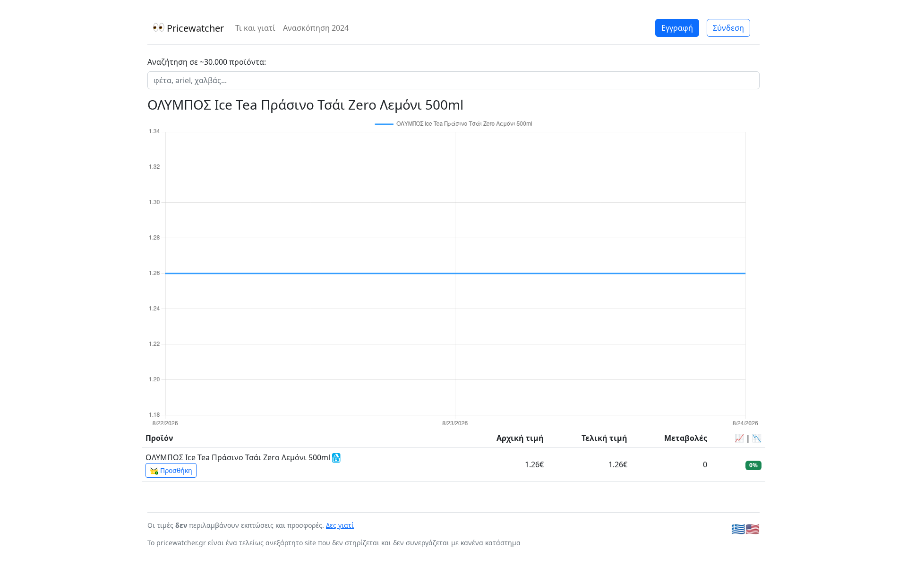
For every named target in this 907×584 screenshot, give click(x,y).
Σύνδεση (728, 28)
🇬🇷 (738, 528)
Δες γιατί (340, 525)
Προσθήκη (175, 470)
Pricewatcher (194, 28)
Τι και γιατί (255, 28)
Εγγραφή (677, 28)
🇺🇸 (752, 528)
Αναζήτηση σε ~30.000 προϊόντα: (206, 62)
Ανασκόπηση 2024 (316, 28)
